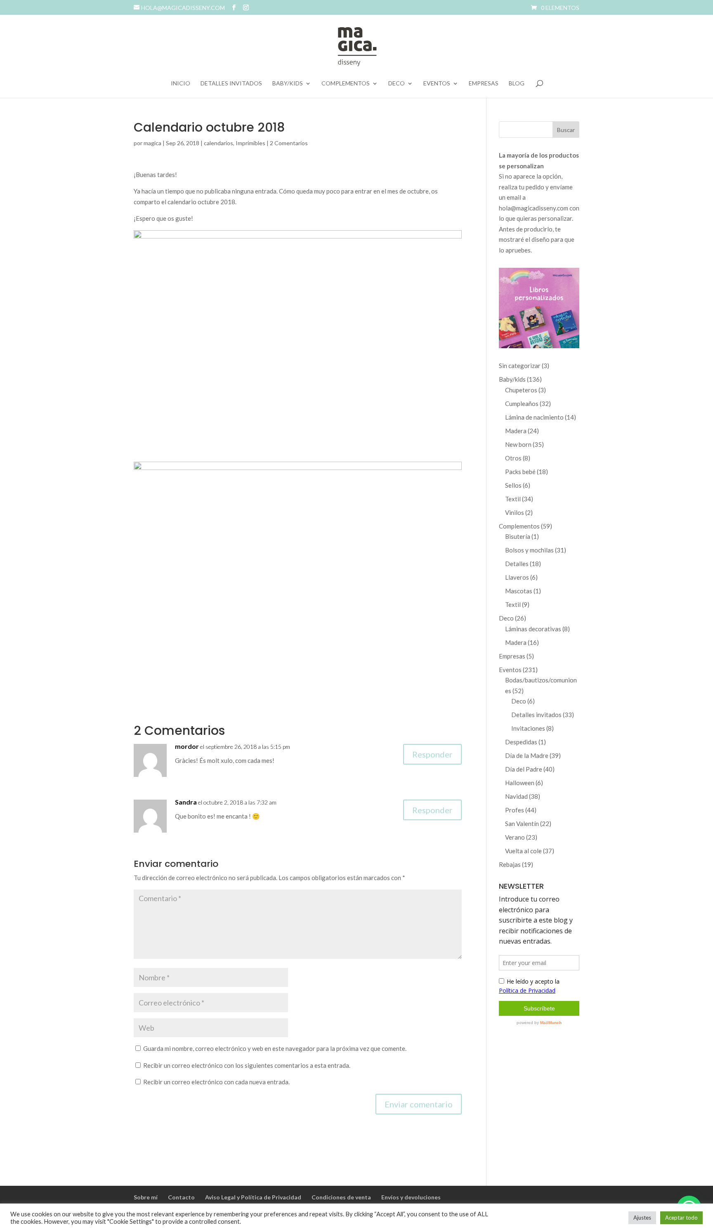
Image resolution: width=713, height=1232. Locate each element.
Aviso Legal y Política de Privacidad (253, 1197)
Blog (516, 83)
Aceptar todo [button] (681, 1217)
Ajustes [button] (642, 1217)
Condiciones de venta (341, 1197)
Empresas (483, 83)
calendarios (218, 142)
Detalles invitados (231, 83)
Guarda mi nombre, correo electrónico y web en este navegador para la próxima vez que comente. (274, 1048)
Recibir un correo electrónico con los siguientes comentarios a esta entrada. (246, 1065)
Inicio (180, 83)
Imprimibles (250, 142)
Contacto (181, 1197)
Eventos (436, 83)
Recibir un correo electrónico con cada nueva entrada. (216, 1082)
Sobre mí (146, 1197)
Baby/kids (287, 83)
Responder (432, 754)
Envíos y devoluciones (411, 1197)
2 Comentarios (289, 142)
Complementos (345, 83)
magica (152, 142)
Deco (396, 83)
